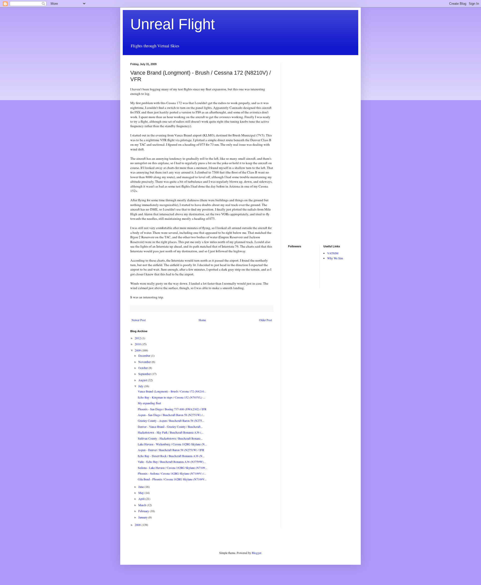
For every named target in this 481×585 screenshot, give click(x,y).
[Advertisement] (303, 138)
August (143, 380)
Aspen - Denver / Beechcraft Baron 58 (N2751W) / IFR (171, 450)
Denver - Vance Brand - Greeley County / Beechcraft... (170, 427)
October (143, 368)
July (141, 386)
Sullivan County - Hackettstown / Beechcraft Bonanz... (170, 438)
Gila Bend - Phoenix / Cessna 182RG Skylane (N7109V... (172, 479)
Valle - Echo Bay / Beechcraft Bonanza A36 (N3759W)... (172, 462)
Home (202, 320)
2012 (138, 338)
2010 (138, 344)
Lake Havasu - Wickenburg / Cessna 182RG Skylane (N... (172, 444)
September (145, 374)
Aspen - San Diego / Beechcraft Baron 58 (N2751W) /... (171, 415)
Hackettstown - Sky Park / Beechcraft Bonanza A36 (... (170, 432)
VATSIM (332, 253)
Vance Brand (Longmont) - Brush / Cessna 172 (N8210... (172, 391)
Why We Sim (335, 258)
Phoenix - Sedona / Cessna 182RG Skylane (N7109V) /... (172, 473)
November (145, 362)
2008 (138, 525)
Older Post (265, 320)
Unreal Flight (172, 24)
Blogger (256, 553)
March (142, 505)
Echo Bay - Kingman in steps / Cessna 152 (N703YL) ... (171, 397)
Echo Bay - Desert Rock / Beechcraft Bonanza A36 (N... (171, 456)
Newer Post (139, 320)
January (143, 517)
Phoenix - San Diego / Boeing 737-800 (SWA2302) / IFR (172, 409)
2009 (138, 350)
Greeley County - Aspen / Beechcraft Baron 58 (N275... (171, 421)
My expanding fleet (149, 403)
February (144, 511)
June (141, 487)
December (144, 355)
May (141, 493)
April (141, 499)
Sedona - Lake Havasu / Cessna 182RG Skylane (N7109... (172, 468)
